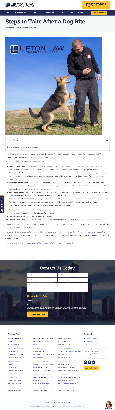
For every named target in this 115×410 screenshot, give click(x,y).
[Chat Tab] (57, 205)
